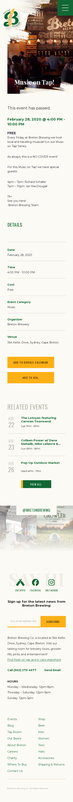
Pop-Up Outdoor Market (40, 463)
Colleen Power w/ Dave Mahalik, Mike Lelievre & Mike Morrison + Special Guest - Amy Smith (39, 445)
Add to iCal (31, 378)
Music (11, 307)
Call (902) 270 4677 (21, 670)
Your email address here (23, 621)
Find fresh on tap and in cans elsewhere (34, 660)
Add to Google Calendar (30, 362)
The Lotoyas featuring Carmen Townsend (38, 419)
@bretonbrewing (37, 510)
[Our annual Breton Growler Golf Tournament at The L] (18, 528)
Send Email (52, 670)
